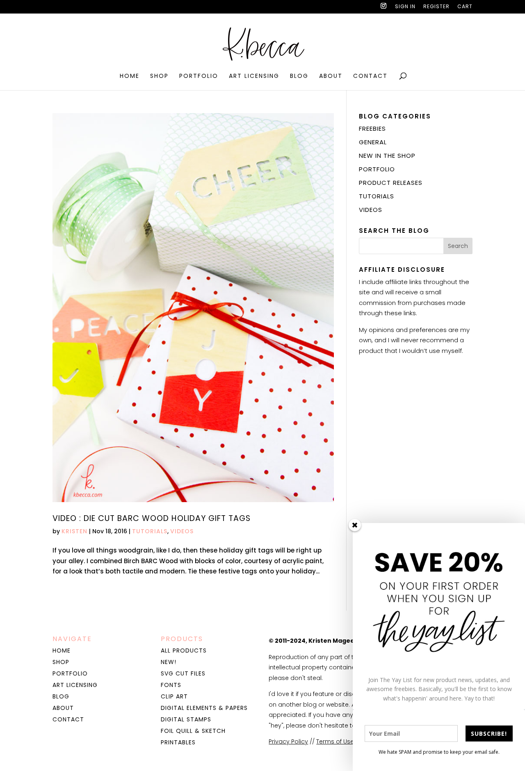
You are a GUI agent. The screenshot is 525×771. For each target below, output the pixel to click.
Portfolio (198, 76)
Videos (182, 531)
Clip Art (174, 696)
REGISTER (436, 7)
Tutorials (149, 531)
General (373, 142)
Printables (178, 742)
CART (464, 7)
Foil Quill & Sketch (193, 731)
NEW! (168, 662)
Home (129, 76)
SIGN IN (405, 7)
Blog (299, 76)
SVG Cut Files (183, 673)
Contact (370, 76)
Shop (159, 76)
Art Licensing (254, 76)
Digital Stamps (186, 719)
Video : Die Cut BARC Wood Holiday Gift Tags (151, 518)
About (330, 76)
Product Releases (390, 182)
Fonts (171, 685)
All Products (184, 650)
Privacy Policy (288, 741)
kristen (74, 531)
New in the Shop (387, 155)
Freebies (372, 128)
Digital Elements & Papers (204, 708)
